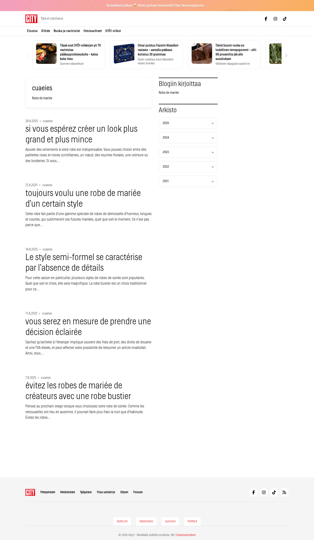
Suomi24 (170, 521)
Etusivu (32, 31)
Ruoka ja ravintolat (67, 31)
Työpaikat (86, 492)
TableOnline (146, 521)
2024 (166, 137)
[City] (30, 492)
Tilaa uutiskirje (106, 492)
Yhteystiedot (47, 492)
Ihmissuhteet (93, 31)
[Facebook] (266, 19)
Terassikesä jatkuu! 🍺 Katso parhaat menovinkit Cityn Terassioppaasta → (157, 5)
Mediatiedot (67, 492)
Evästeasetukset (186, 535)
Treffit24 (192, 521)
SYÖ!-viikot (113, 31)
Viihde (45, 31)
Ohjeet (124, 492)
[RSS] (284, 492)
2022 (166, 166)
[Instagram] (275, 19)
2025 (166, 123)
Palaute (138, 492)
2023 (166, 152)
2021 (166, 181)
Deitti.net (122, 521)
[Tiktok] (285, 19)
